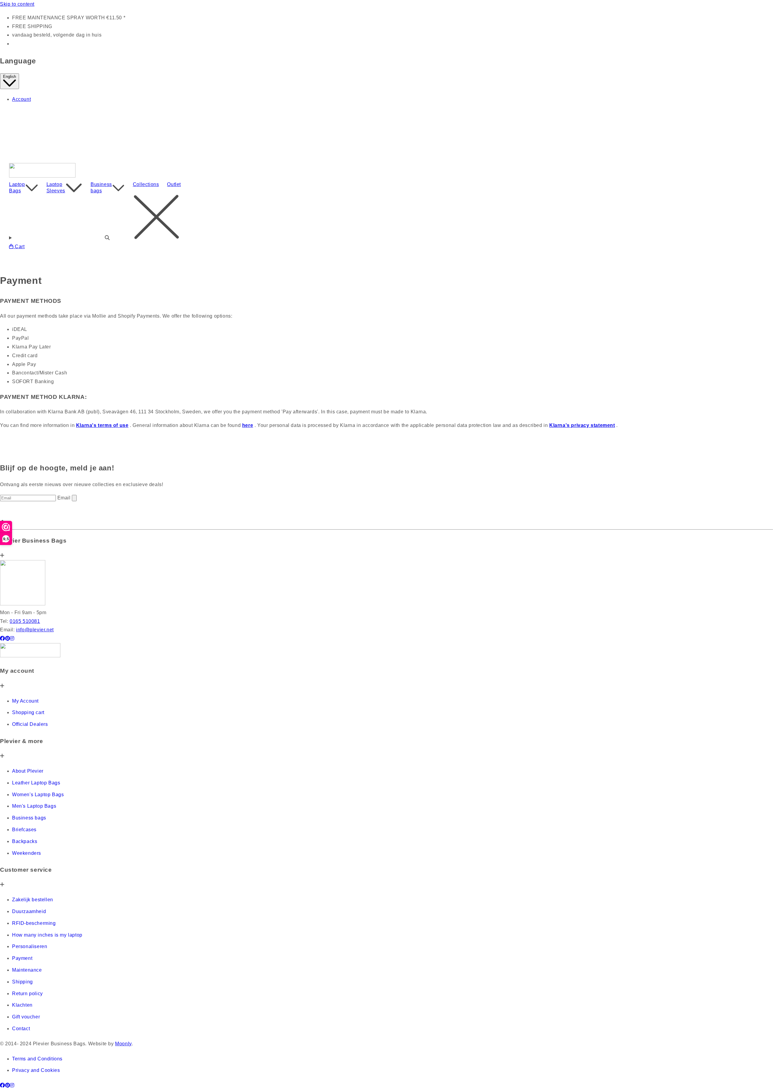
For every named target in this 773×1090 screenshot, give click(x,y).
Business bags (101, 187)
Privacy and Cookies (36, 1070)
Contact (21, 1028)
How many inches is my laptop (47, 935)
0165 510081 (25, 621)
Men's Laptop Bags (34, 806)
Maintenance (27, 970)
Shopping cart (28, 712)
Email (64, 497)
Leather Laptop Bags (36, 782)
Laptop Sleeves (56, 187)
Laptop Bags (17, 187)
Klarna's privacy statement (582, 425)
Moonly (123, 1043)
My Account (25, 701)
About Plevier (27, 771)
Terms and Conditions (37, 1058)
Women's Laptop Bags (38, 794)
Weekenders (26, 853)
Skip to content (17, 4)
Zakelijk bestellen (32, 899)
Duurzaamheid (29, 911)
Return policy (27, 993)
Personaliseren (29, 946)
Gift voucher (26, 1016)
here (247, 425)
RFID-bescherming (34, 923)
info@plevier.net (35, 629)
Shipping (22, 981)
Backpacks (24, 841)
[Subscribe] (74, 498)
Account (21, 99)
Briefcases (24, 829)
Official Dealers (30, 724)
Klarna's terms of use (102, 425)
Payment (22, 958)
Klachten (22, 1005)
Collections (146, 184)
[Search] (386, 218)
